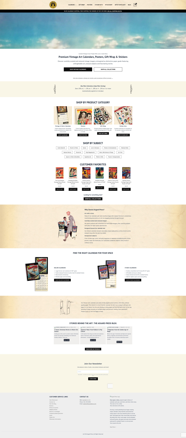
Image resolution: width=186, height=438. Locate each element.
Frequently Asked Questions (56, 413)
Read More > (113, 427)
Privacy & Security (53, 407)
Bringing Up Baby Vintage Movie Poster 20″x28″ (73, 182)
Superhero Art (88, 157)
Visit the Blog (52, 404)
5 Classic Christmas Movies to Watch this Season (66, 327)
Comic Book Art (61, 148)
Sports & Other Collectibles (73, 157)
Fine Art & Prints (74, 148)
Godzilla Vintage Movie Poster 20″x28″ (99, 181)
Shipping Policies (53, 409)
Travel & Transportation (114, 157)
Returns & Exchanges (54, 411)
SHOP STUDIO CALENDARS (133, 280)
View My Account (53, 400)
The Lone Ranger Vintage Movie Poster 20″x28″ (59, 182)
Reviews (51, 405)
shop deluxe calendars (62, 280)
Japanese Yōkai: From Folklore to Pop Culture (93, 327)
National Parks (124, 148)
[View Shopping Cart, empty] (135, 4)
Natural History (67, 152)
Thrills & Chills (99, 157)
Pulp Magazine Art (90, 152)
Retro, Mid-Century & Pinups (106, 152)
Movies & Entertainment (110, 148)
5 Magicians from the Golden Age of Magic (119, 327)
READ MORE (66, 340)
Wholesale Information (55, 419)
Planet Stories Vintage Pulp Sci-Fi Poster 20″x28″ (86, 182)
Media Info (52, 417)
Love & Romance (95, 148)
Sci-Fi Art (120, 152)
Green (50, 415)
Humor (84, 148)
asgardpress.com (86, 400)
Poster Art (78, 152)
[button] (75, 5)
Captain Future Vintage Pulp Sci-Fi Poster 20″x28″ (126, 182)
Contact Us (52, 402)
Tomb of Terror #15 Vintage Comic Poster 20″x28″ (113, 182)
